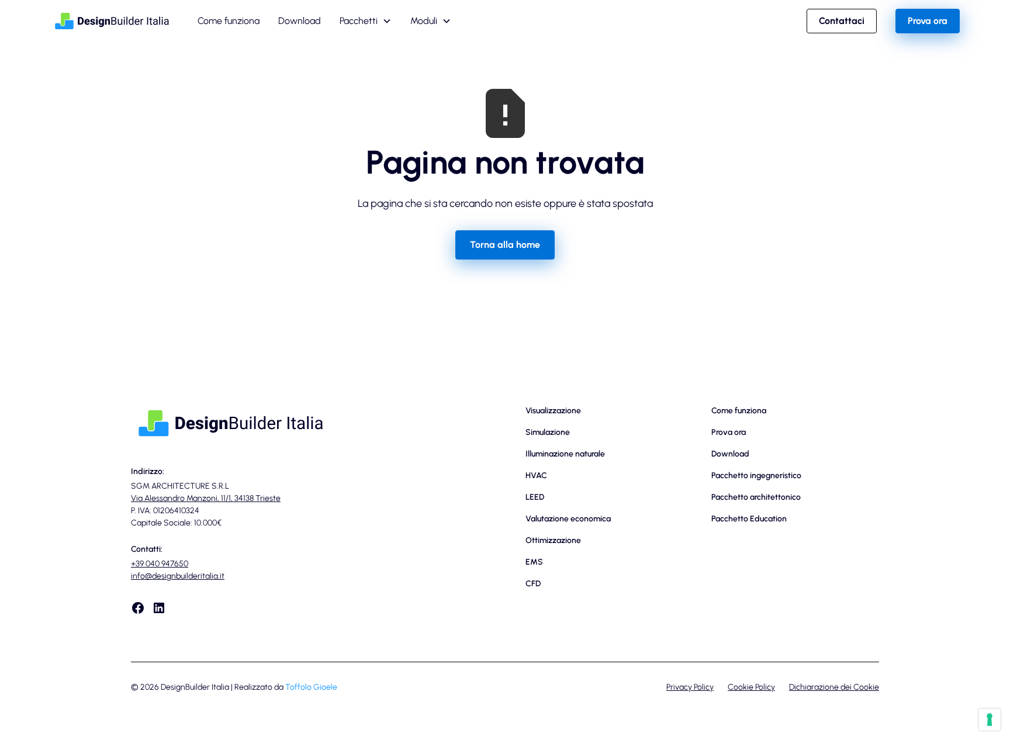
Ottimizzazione (553, 540)
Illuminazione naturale (565, 454)
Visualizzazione (553, 411)
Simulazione (547, 432)
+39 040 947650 (159, 564)
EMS (534, 562)
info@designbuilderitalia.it (177, 576)
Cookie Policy (751, 687)
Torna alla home (505, 244)
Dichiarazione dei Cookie (834, 687)
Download (299, 20)
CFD (533, 584)
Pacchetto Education (749, 519)
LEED (534, 497)
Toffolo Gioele (311, 687)
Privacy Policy (690, 687)
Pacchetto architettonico (756, 497)
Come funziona (229, 20)
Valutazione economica (568, 519)
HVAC (536, 475)
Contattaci (841, 20)
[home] (112, 20)
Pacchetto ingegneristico (756, 475)
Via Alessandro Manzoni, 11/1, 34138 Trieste (206, 498)
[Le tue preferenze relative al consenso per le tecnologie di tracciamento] (989, 719)
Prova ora (927, 20)
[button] (365, 21)
